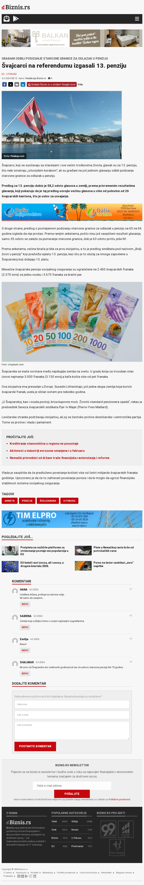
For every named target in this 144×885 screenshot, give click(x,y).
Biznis (55, 838)
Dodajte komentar (29, 683)
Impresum (21, 872)
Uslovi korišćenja (88, 872)
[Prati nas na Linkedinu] (35, 877)
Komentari (21, 581)
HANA (23, 589)
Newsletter (106, 872)
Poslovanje (77, 846)
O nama (8, 872)
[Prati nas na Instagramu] (30, 877)
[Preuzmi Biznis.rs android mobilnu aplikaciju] (16, 19)
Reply (25, 604)
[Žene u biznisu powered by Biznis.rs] (117, 847)
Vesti (54, 821)
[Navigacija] (137, 18)
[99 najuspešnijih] (108, 829)
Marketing (48, 872)
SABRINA (26, 616)
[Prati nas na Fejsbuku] (19, 877)
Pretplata (8, 876)
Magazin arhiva (124, 872)
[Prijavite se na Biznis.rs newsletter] (7, 19)
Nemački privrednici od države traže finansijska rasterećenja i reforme (60, 458)
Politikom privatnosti (119, 799)
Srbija (74, 821)
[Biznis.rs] (18, 822)
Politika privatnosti (66, 872)
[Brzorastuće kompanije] (125, 829)
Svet (54, 829)
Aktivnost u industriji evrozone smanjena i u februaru (47, 451)
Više (80, 84)
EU (3, 74)
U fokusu (11, 74)
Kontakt (34, 872)
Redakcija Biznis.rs (36, 78)
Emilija (24, 639)
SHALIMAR (27, 662)
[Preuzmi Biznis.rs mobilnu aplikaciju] (23, 877)
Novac (74, 829)
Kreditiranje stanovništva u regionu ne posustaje (44, 443)
